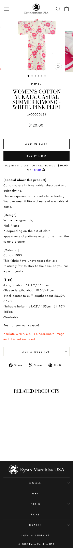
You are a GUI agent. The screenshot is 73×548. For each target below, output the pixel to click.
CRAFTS (35, 525)
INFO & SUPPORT (35, 535)
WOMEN (35, 483)
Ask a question (36, 351)
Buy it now (36, 156)
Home (35, 84)
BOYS (35, 514)
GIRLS (35, 504)
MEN (35, 493)
